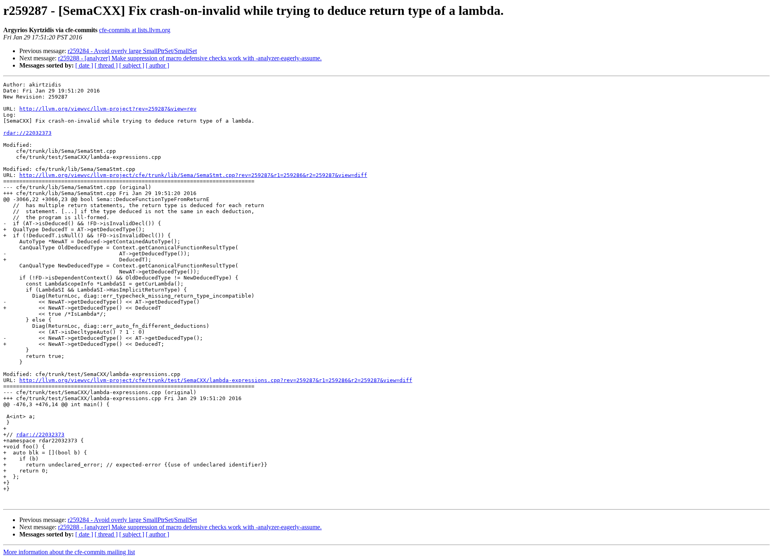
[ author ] (157, 65)
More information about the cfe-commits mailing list (69, 552)
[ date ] (84, 65)
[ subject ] (131, 65)
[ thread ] (106, 65)
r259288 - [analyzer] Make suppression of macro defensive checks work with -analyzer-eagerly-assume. (190, 58)
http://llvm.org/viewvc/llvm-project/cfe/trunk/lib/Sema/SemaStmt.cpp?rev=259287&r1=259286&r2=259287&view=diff (193, 175)
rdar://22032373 (27, 133)
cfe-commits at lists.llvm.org (134, 30)
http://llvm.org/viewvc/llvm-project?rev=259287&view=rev (107, 109)
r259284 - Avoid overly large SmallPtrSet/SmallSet (132, 50)
